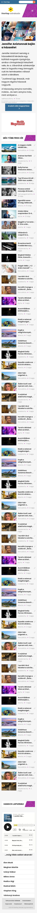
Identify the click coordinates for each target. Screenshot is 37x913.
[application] (18, 122)
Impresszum (18, 904)
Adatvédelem (26, 900)
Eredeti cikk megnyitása (18, 106)
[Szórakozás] (12, 10)
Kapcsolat (8, 904)
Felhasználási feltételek (13, 900)
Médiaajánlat (28, 904)
